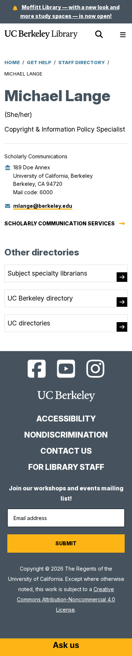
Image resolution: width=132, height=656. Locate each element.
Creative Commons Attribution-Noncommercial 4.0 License (66, 599)
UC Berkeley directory (40, 298)
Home (12, 62)
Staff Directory (81, 62)
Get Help (39, 62)
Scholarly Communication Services (59, 223)
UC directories (29, 323)
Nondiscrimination (66, 434)
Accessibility (66, 418)
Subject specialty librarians (47, 273)
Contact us (66, 451)
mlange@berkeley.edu (42, 206)
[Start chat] (66, 645)
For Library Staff (66, 467)
